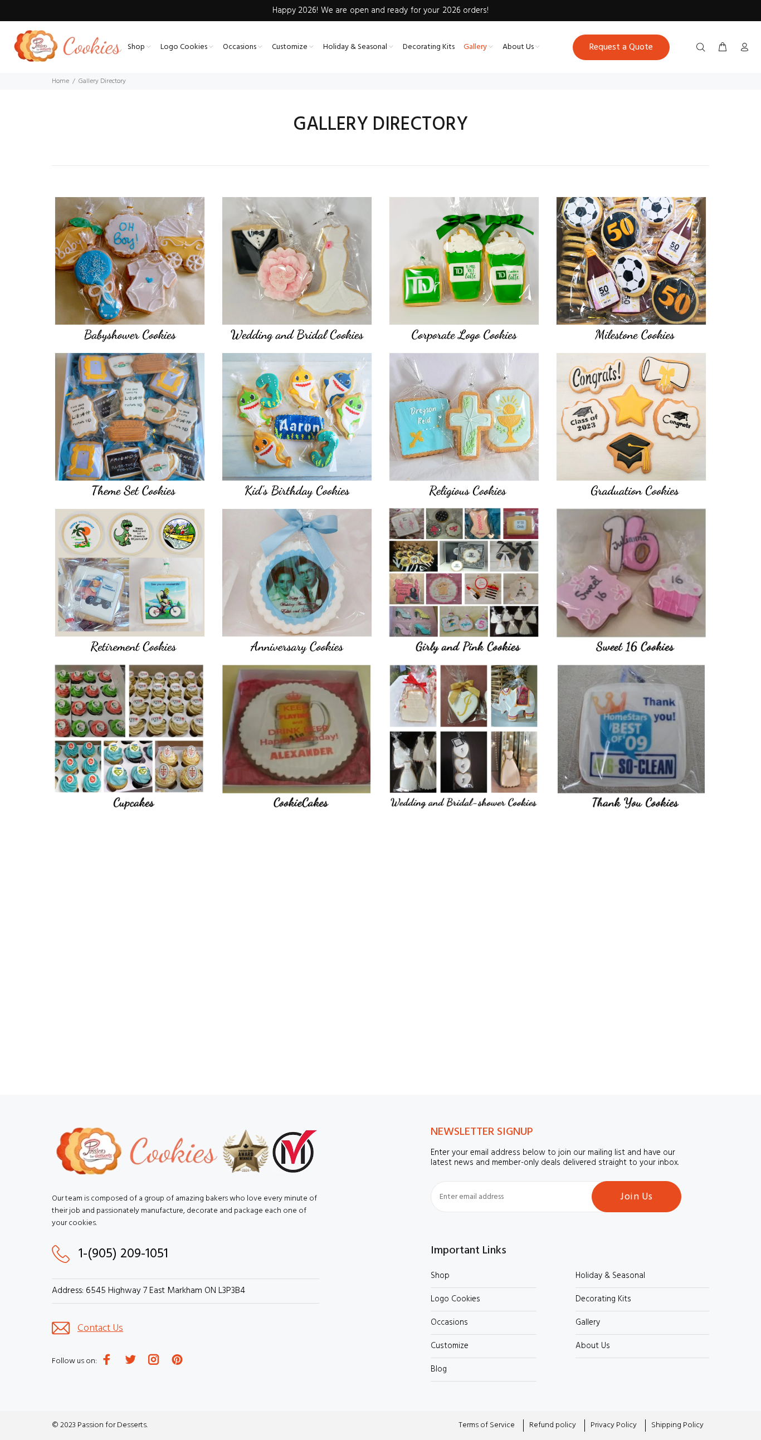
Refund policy (552, 1425)
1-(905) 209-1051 (121, 1254)
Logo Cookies (455, 1299)
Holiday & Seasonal (610, 1275)
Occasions (449, 1322)
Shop (440, 1275)
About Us (592, 1346)
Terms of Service (486, 1425)
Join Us (636, 1197)
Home (60, 81)
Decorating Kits (603, 1299)
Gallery (587, 1322)
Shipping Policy (677, 1425)
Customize (450, 1346)
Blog (439, 1369)
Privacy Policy (614, 1425)
